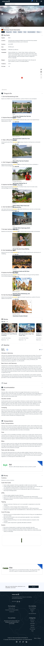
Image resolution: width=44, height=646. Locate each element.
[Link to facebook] (20, 642)
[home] (6, 1)
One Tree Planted (32, 613)
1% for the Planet (32, 608)
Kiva (32, 611)
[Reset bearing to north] (41, 78)
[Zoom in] (41, 74)
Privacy (39, 638)
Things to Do (8, 32)
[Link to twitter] (23, 642)
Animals (32, 621)
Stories (14, 32)
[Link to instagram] (16, 642)
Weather (20, 32)
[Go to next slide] (42, 14)
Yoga (32, 630)
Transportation (40, 32)
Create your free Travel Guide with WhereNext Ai (18, 637)
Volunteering (32, 629)
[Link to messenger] (19, 601)
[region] (22, 79)
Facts (3, 32)
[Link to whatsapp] (17, 601)
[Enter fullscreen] (41, 72)
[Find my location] (41, 69)
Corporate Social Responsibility (11, 609)
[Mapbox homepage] (4, 89)
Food (25, 32)
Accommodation (31, 32)
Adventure (32, 619)
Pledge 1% (32, 609)
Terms (35, 638)
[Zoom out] (41, 76)
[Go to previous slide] (2, 14)
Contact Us (11, 611)
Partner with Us (12, 608)
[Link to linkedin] (26, 642)
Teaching (32, 627)
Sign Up (33, 586)
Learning (32, 625)
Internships (32, 623)
